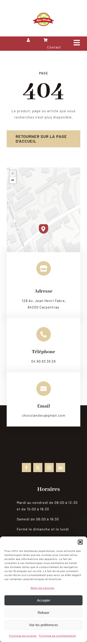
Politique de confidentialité (57, 635)
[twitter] (37, 467)
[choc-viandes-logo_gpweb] (43, 14)
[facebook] (26, 467)
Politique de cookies (23, 635)
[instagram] (49, 467)
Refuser (43, 613)
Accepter (43, 600)
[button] (80, 542)
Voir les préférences (43, 625)
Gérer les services (42, 587)
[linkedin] (60, 467)
